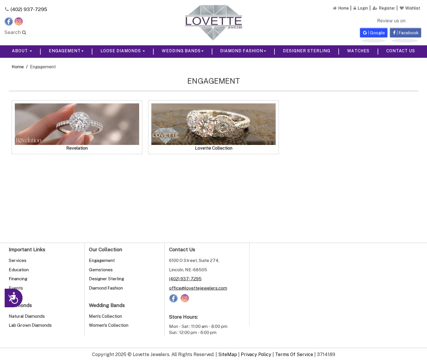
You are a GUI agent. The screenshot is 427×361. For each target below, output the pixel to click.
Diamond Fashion (241, 50)
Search (13, 32)
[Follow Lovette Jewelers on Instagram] (18, 21)
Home (18, 66)
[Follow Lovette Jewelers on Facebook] (9, 21)
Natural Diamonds (27, 316)
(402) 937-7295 (28, 9)
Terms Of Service (294, 354)
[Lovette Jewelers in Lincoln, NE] (213, 22)
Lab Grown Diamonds (30, 325)
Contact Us (400, 50)
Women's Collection (108, 325)
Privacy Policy (256, 354)
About (20, 50)
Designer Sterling (306, 50)
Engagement (65, 50)
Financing (18, 278)
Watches (358, 50)
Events (16, 287)
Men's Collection (105, 316)
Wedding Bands (181, 50)
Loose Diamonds (121, 50)
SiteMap (227, 354)
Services (17, 260)
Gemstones (101, 269)
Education (19, 269)
